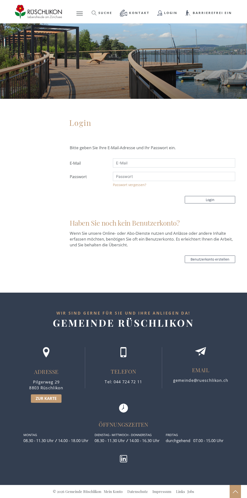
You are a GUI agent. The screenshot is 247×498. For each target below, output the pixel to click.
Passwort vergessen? (129, 184)
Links (180, 491)
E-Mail (75, 163)
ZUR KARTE (46, 398)
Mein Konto (113, 491)
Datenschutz (137, 491)
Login (210, 199)
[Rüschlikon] (38, 11)
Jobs (190, 491)
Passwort (78, 176)
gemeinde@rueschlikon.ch (200, 380)
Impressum (161, 491)
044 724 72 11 (128, 381)
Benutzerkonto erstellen (210, 259)
